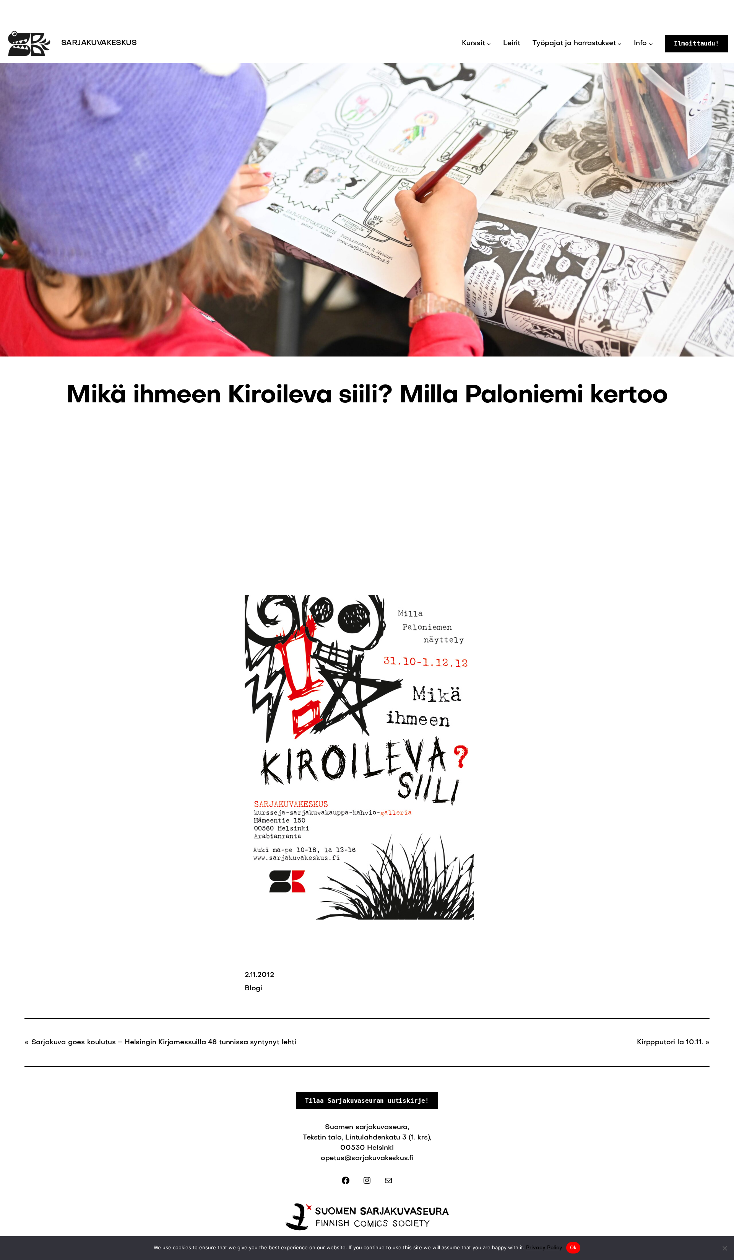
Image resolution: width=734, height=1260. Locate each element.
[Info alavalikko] (651, 44)
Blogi (253, 988)
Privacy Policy (544, 1247)
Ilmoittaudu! (696, 43)
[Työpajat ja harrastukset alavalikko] (619, 44)
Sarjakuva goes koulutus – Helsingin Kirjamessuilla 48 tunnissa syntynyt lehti (163, 1042)
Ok (573, 1247)
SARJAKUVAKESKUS (98, 43)
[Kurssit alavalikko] (489, 44)
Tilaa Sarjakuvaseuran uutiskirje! (367, 1100)
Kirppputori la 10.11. (670, 1042)
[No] (724, 1248)
